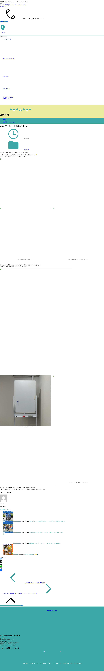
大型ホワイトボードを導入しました (12, 122)
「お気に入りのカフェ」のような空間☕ (34, 582)
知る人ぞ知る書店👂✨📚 (32, 554)
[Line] (52, 566)
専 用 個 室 (5, 76)
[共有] (52, 570)
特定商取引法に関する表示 (73, 663)
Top (22, 605)
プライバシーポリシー (54, 663)
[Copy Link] (52, 568)
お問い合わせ (4, 21)
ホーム (4, 118)
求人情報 (43, 663)
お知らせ (5, 121)
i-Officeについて (7, 39)
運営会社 (25, 663)
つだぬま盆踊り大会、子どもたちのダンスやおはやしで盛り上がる (46, 532)
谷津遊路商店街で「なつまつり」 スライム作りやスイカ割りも (45, 543)
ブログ (4, 119)
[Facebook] (52, 559)
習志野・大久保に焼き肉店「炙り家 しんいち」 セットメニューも (20, 593)
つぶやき (15, 554)
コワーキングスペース (8, 58)
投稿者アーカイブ (5, 509)
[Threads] (52, 563)
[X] (52, 561)
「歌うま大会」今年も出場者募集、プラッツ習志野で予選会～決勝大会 (47, 521)
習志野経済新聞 (7, 98)
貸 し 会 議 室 (6, 88)
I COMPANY (52, 610)
